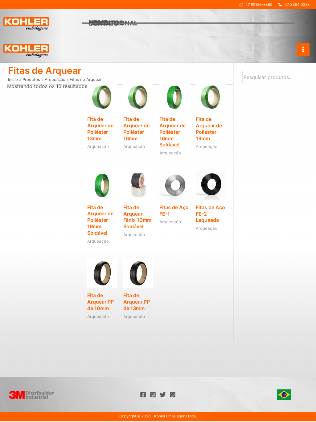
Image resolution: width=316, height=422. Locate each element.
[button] (307, 22)
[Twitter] (163, 395)
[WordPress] (173, 395)
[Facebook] (143, 395)
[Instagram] (153, 395)
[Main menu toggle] (303, 49)
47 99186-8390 (259, 4)
